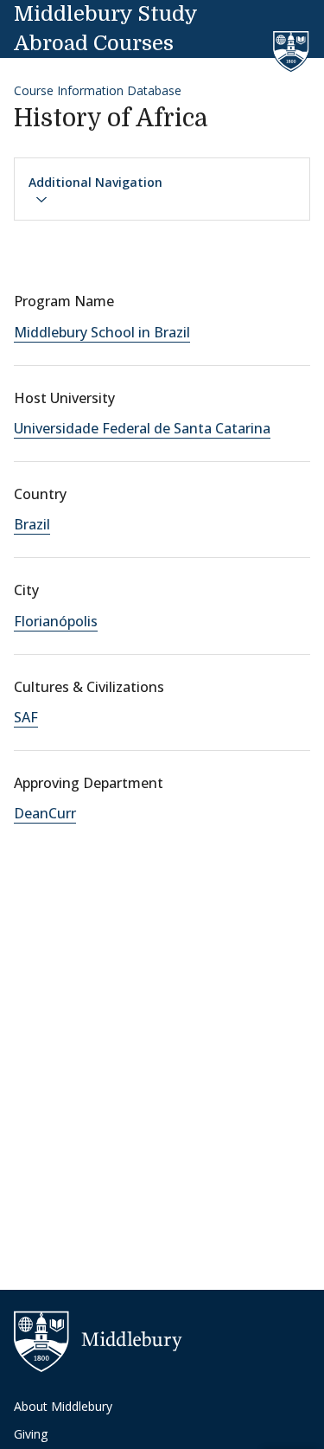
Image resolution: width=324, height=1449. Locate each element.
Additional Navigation (95, 182)
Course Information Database (97, 90)
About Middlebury (63, 1406)
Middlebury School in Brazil (102, 332)
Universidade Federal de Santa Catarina (142, 428)
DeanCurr (45, 813)
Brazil (32, 524)
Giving (31, 1434)
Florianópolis (56, 621)
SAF (26, 717)
